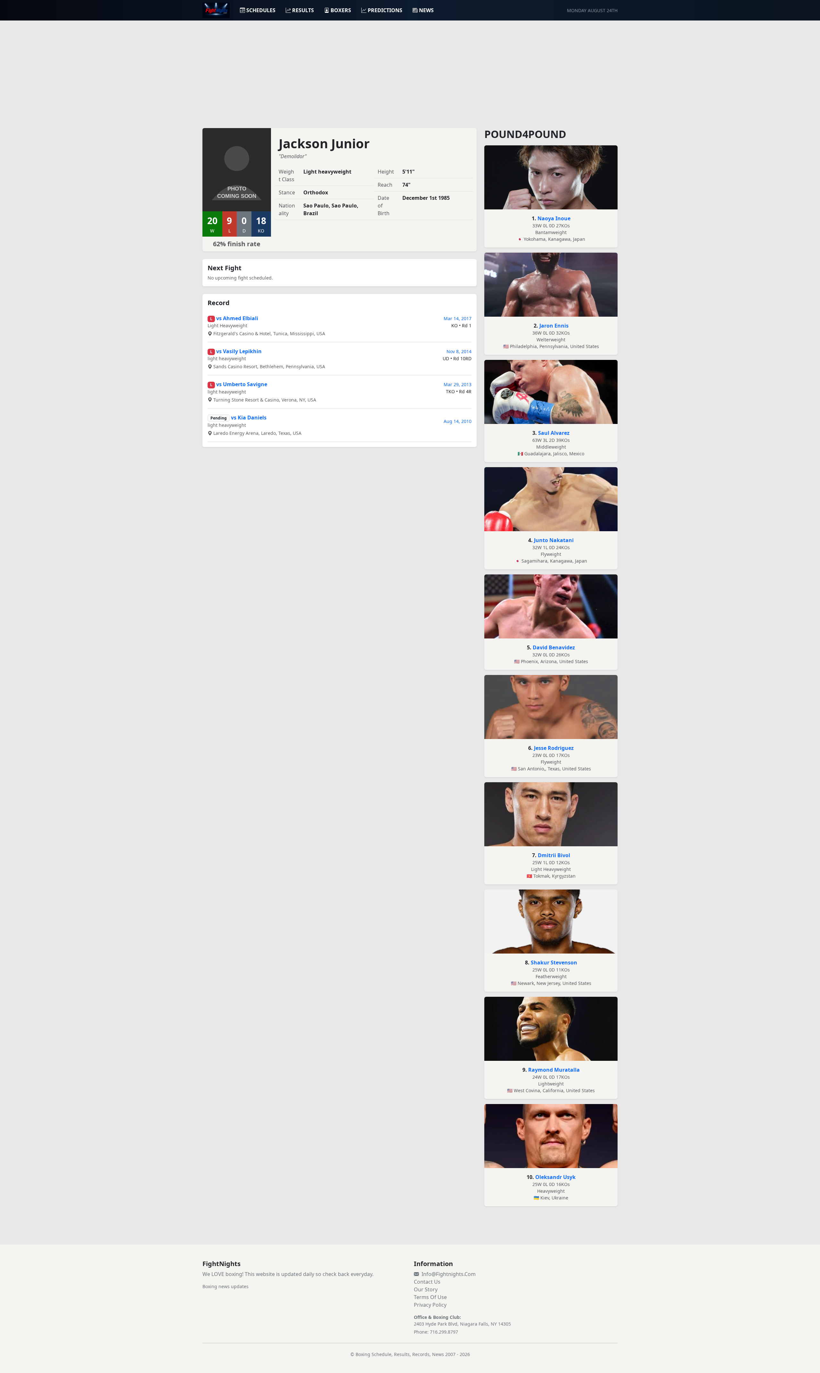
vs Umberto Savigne (241, 384)
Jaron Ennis (554, 325)
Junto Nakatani (554, 540)
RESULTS (303, 10)
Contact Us (427, 1281)
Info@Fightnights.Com (449, 1274)
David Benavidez (554, 647)
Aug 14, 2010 (458, 421)
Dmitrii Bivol (554, 855)
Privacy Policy (430, 1304)
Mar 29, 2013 (458, 384)
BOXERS (341, 10)
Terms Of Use (430, 1297)
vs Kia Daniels (248, 417)
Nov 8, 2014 (459, 351)
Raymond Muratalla (554, 1069)
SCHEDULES (260, 10)
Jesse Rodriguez (554, 747)
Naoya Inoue (553, 218)
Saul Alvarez (554, 432)
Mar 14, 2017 (458, 318)
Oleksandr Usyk (555, 1177)
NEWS (426, 10)
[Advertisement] (410, 70)
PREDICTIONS (385, 10)
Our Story (426, 1289)
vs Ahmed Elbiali (237, 318)
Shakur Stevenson (554, 962)
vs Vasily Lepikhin (239, 351)
